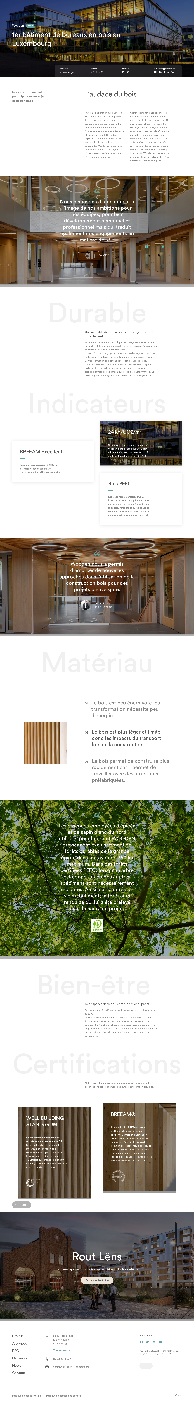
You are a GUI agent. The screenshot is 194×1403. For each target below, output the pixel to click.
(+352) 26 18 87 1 (62, 1359)
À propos (19, 1343)
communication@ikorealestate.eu (71, 1367)
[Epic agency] (178, 1396)
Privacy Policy (152, 1354)
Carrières (19, 1358)
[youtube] (160, 1342)
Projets (18, 1336)
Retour (23, 1205)
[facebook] (141, 1342)
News (16, 1365)
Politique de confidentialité (26, 1396)
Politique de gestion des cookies (63, 1396)
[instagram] (154, 1342)
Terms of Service (169, 1354)
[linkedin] (148, 1342)
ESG (15, 1351)
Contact (18, 1373)
